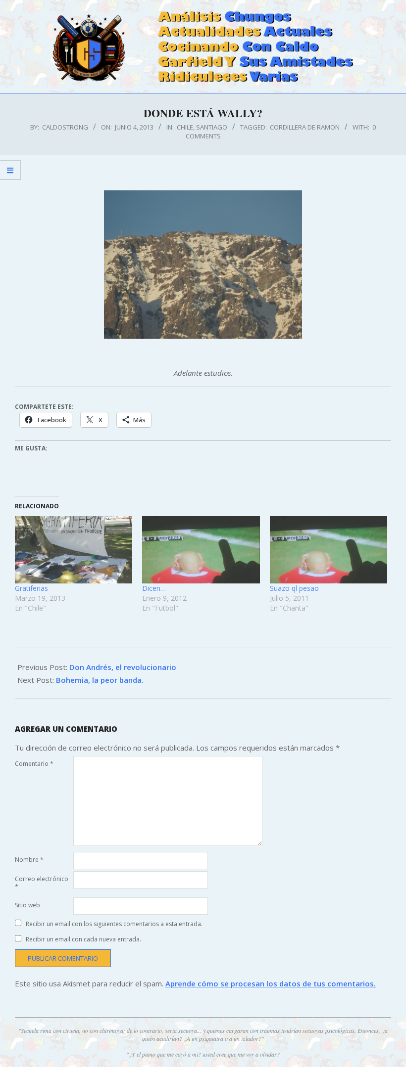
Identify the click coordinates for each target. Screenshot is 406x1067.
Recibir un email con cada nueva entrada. (83, 939)
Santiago (211, 127)
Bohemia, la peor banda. (100, 680)
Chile (185, 127)
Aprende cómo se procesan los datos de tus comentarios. (270, 983)
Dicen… (154, 588)
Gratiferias (31, 588)
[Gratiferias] (73, 549)
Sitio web (27, 905)
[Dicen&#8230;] (200, 549)
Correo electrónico (41, 883)
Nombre (29, 859)
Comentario (34, 763)
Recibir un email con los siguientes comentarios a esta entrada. (114, 924)
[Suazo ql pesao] (328, 549)
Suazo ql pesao (294, 588)
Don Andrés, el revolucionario (122, 667)
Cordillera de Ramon (305, 127)
